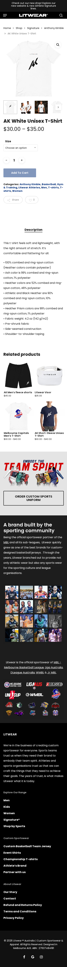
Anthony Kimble (54, 28)
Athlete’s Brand (14, 866)
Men (44, 187)
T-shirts (53, 187)
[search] (60, 15)
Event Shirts (12, 853)
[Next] (58, 107)
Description (33, 230)
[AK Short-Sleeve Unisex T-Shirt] (49, 416)
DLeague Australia (22, 673)
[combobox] (20, 147)
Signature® (11, 820)
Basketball (49, 184)
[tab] (33, 230)
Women (17, 191)
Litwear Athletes (29, 187)
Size (8, 141)
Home (7, 28)
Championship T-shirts (20, 859)
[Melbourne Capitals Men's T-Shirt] (18, 416)
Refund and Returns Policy (22, 905)
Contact (9, 898)
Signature (33, 28)
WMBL (40, 673)
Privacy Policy (13, 918)
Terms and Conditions (19, 911)
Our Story (10, 892)
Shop (19, 28)
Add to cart (19, 173)
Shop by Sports (14, 826)
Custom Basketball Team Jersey (27, 846)
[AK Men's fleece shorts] (18, 376)
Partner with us (14, 872)
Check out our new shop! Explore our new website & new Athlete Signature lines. (33, 5)
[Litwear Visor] (49, 376)
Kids (6, 807)
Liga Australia (54, 667)
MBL (6, 542)
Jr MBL (51, 673)
